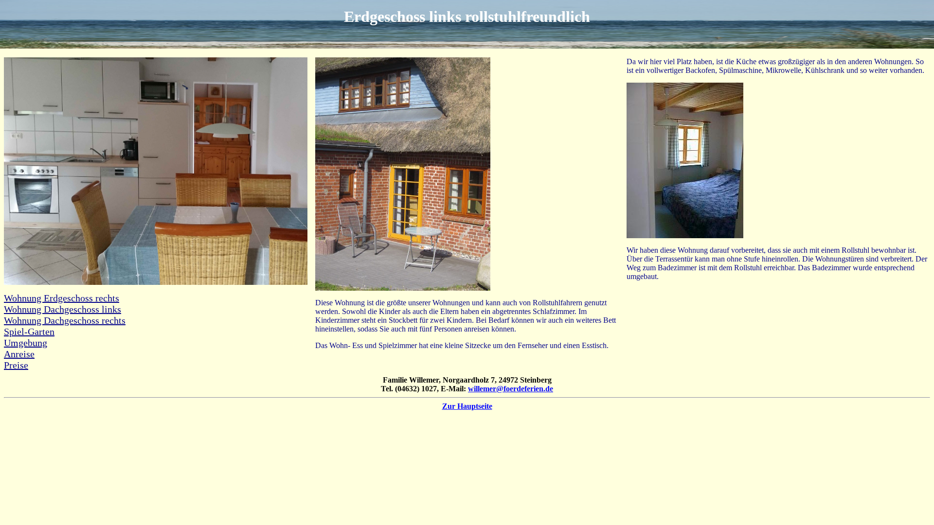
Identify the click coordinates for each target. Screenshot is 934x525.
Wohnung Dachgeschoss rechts (65, 320)
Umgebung (25, 342)
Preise (16, 365)
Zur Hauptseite (467, 406)
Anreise (19, 354)
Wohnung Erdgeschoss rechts (61, 298)
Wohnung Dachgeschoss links (62, 309)
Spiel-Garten (29, 331)
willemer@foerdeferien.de (510, 389)
